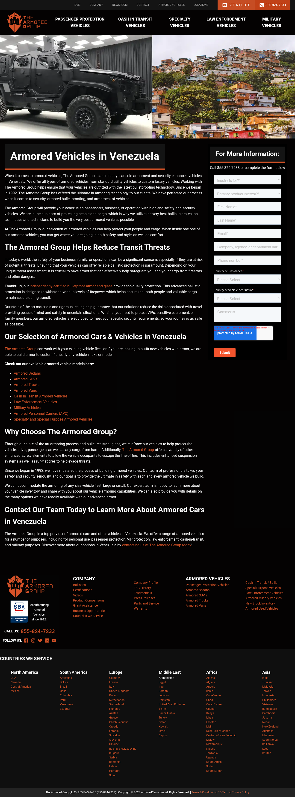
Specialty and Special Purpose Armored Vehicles (53, 419)
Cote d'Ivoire (213, 704)
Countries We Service (88, 616)
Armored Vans (25, 390)
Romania (115, 762)
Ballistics (79, 585)
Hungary (114, 708)
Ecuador (65, 708)
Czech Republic (118, 722)
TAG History (142, 588)
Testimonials (143, 593)
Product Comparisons (88, 600)
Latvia (113, 766)
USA (13, 678)
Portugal (114, 771)
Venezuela (66, 704)
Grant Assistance (85, 605)
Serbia (113, 757)
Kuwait (163, 726)
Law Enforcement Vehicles (226, 22)
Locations (201, 4)
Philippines (269, 700)
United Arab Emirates (172, 704)
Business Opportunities (89, 611)
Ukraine (114, 744)
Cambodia (268, 713)
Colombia (66, 695)
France (113, 682)
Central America (21, 686)
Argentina (66, 678)
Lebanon (164, 695)
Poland (113, 695)
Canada (16, 682)
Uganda (211, 757)
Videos (78, 595)
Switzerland (116, 704)
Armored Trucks (27, 385)
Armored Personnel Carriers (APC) (41, 414)
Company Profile (146, 582)
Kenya (210, 713)
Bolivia (64, 682)
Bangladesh (269, 708)
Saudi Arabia (167, 713)
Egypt (162, 682)
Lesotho (211, 722)
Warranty (140, 608)
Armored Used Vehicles (261, 608)
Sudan (210, 766)
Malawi (210, 739)
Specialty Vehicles (179, 22)
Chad (209, 700)
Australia (268, 731)
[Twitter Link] (40, 640)
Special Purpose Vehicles (263, 588)
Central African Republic (221, 735)
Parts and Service (146, 603)
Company (96, 4)
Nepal (266, 722)
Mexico (15, 691)
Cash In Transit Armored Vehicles (41, 396)
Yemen (163, 708)
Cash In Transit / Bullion (262, 582)
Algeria (210, 678)
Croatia (113, 726)
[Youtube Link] (54, 640)
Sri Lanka (268, 744)
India (265, 678)
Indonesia (268, 695)
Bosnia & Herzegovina (122, 748)
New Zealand (270, 726)
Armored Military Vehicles (263, 598)
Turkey (163, 717)
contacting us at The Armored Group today (156, 545)
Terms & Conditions (204, 792)
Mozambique (214, 744)
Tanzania (212, 753)
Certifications (82, 590)
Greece (113, 717)
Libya (209, 717)
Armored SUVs (26, 379)
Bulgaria (114, 753)
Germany (115, 678)
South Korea (270, 739)
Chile (63, 691)
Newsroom (119, 4)
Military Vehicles (271, 22)
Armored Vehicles (172, 4)
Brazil (63, 686)
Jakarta (267, 717)
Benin (209, 691)
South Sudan (214, 771)
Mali (209, 726)
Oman (162, 722)
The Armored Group (20, 349)
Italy (112, 686)
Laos (265, 748)
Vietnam (267, 704)
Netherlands (116, 700)
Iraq (161, 686)
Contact (143, 4)
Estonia (114, 731)
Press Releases (144, 598)
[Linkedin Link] (47, 640)
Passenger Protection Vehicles (80, 22)
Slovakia (114, 735)
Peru (63, 700)
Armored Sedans (27, 373)
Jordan (163, 691)
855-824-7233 (38, 631)
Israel (162, 731)
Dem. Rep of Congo (218, 731)
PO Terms (224, 792)
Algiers (210, 682)
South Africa (214, 762)
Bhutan (266, 753)
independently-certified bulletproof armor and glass (71, 286)
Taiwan (266, 691)
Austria (113, 713)
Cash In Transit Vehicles (135, 22)
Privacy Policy (240, 792)
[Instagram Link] (33, 640)
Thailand (267, 682)
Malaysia (268, 686)
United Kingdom (119, 691)
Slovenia (114, 739)
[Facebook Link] (26, 640)
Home (76, 4)
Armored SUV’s (196, 595)
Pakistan (164, 700)
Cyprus (163, 735)
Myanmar (268, 735)
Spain (112, 775)
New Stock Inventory (260, 603)
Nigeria (210, 748)
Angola (210, 686)
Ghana (210, 708)
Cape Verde (213, 695)
